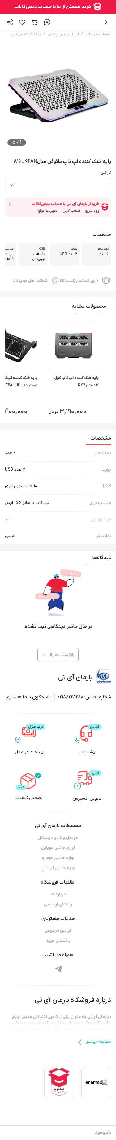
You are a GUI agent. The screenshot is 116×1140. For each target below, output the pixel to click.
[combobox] (58, 185)
